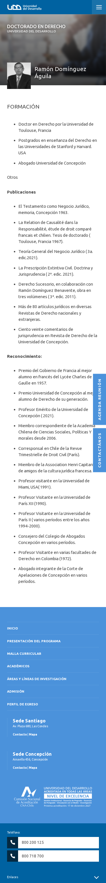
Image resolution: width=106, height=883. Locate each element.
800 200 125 (33, 842)
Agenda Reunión (99, 400)
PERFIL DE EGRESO (22, 704)
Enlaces (12, 877)
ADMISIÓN (15, 691)
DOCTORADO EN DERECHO (36, 28)
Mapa (33, 734)
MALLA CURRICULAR (24, 653)
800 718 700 (33, 856)
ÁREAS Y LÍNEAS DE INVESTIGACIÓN (36, 679)
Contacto (20, 734)
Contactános (99, 450)
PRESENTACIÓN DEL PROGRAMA (33, 641)
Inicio (12, 628)
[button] (99, 7)
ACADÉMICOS (18, 666)
